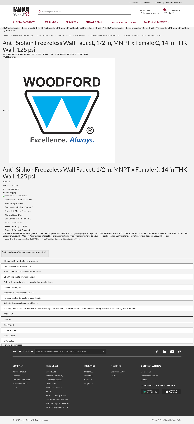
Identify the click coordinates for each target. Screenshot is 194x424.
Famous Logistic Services (57, 403)
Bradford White (118, 371)
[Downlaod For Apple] (171, 391)
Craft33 (88, 379)
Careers (146, 2)
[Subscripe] (102, 351)
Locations (134, 2)
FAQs (48, 391)
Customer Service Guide (57, 399)
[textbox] (84, 12)
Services (71, 22)
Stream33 (88, 371)
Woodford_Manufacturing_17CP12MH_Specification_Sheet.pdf (42, 239)
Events (158, 2)
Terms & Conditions (160, 420)
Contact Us (146, 371)
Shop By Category (24, 22)
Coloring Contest (54, 379)
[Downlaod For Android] (150, 391)
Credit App (51, 371)
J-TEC (15, 387)
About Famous (19, 371)
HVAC (114, 375)
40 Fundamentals (20, 383)
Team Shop (51, 383)
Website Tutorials (54, 387)
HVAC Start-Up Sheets (56, 395)
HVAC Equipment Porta (57, 407)
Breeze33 (88, 375)
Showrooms (94, 22)
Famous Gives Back (21, 379)
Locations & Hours (149, 375)
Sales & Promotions (124, 22)
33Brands (51, 22)
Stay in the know (23, 351)
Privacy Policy (175, 420)
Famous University (173, 2)
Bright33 (88, 383)
